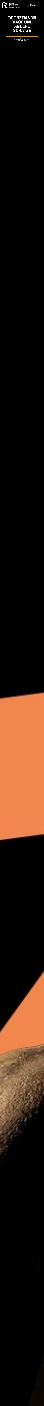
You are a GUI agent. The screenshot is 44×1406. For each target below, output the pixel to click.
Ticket (33, 5)
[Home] (11, 5)
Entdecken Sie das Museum (22, 40)
